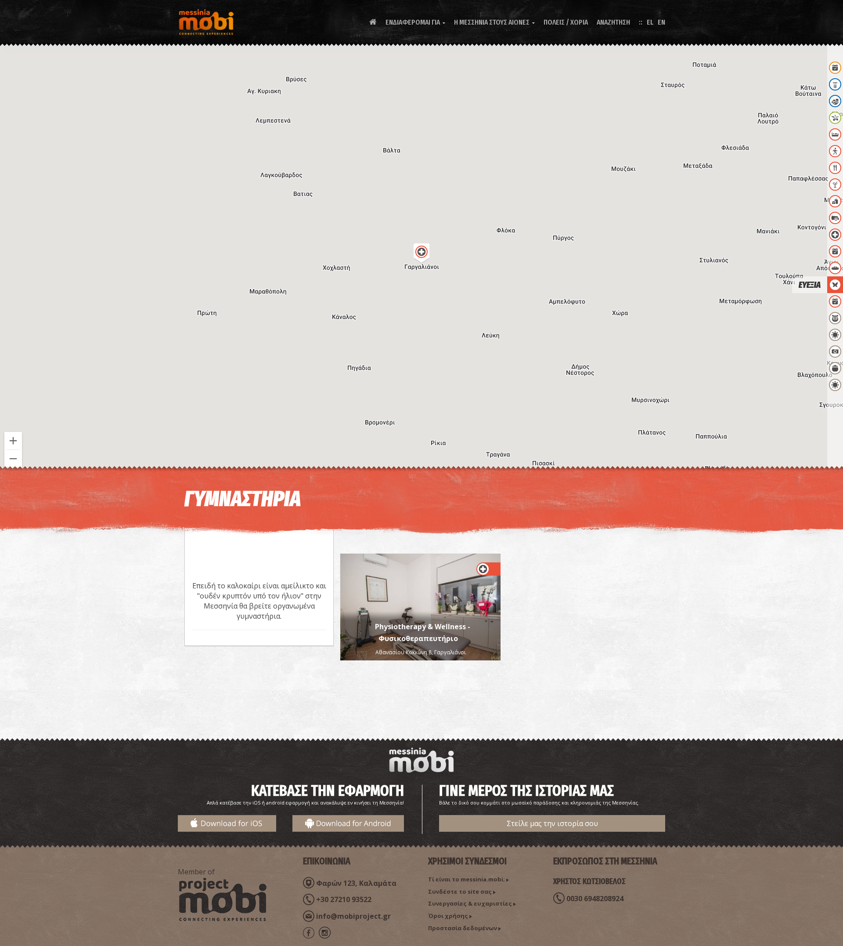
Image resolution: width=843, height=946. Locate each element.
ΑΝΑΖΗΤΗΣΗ (613, 22)
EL (650, 22)
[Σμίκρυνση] (13, 459)
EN (661, 22)
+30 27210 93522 (343, 899)
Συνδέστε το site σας (460, 891)
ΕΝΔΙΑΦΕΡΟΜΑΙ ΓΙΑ (415, 22)
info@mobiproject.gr (353, 916)
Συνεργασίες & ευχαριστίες (470, 903)
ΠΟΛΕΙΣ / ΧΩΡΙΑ (566, 22)
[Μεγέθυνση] (13, 440)
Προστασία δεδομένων (462, 928)
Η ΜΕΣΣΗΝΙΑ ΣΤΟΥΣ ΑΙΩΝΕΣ (494, 22)
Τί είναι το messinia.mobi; (466, 879)
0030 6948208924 (594, 898)
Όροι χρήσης (448, 916)
